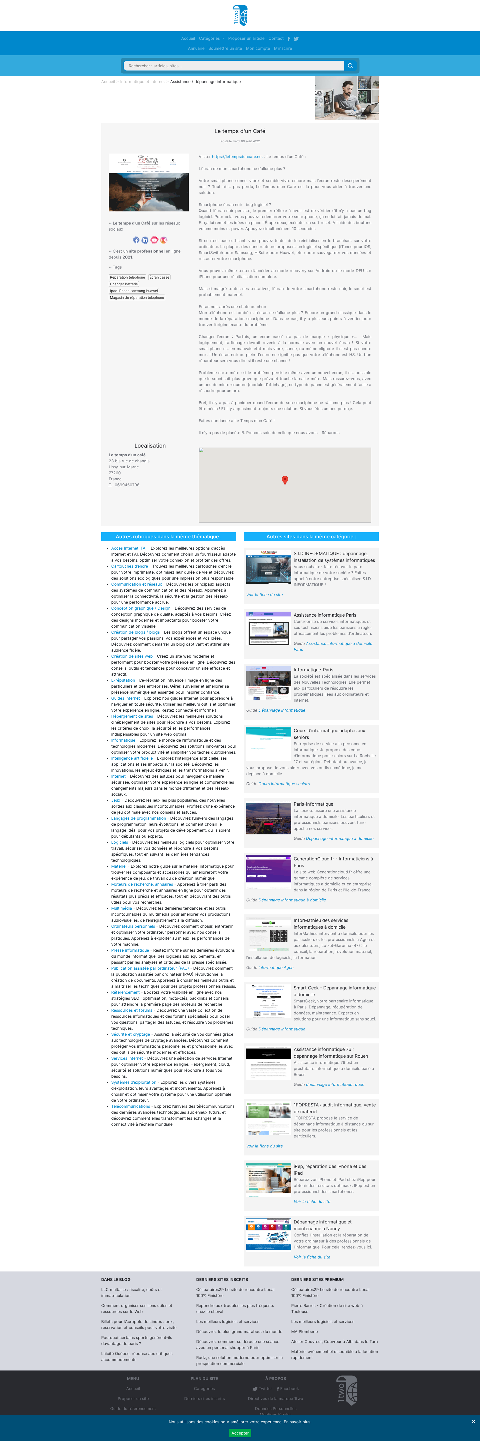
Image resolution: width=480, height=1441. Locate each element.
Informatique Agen (276, 967)
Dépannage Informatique (281, 1028)
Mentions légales (276, 1414)
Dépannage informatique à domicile (340, 838)
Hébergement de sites (132, 716)
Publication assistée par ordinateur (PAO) (150, 968)
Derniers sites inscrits (204, 1398)
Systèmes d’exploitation (133, 1082)
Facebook (289, 1388)
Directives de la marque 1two (275, 1398)
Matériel (118, 866)
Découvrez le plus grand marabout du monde (239, 1331)
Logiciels (119, 842)
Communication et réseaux (136, 584)
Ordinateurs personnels (133, 926)
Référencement (125, 992)
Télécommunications (130, 1106)
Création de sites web (132, 656)
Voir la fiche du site (264, 594)
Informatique (123, 740)
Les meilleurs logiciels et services (227, 1321)
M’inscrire (283, 48)
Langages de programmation (138, 818)
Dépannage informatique (281, 710)
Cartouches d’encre (129, 566)
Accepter (240, 1432)
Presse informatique (130, 950)
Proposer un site (133, 1398)
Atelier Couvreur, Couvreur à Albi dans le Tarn (334, 1341)
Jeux (115, 800)
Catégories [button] (210, 38)
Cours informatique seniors (284, 783)
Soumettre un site (225, 48)
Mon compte (258, 48)
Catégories (204, 1388)
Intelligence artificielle (132, 758)
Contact (276, 38)
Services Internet (127, 1058)
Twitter (265, 1388)
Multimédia (121, 908)
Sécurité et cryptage (130, 1034)
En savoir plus (297, 1421)
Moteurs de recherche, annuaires (142, 884)
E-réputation (123, 680)
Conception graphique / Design (140, 608)
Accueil (188, 38)
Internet (118, 776)
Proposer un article (246, 38)
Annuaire (196, 48)
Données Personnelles (275, 1408)
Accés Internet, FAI (128, 548)
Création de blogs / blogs (135, 632)
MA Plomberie (304, 1331)
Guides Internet (125, 698)
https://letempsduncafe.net (237, 156)
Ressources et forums (131, 1010)
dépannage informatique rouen (335, 1084)
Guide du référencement (133, 1408)
